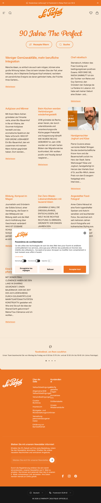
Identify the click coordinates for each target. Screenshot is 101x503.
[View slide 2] (49, 360)
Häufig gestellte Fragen (54, 389)
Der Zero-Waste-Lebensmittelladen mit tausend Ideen (49, 198)
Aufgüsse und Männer (17, 108)
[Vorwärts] (97, 3)
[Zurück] (3, 3)
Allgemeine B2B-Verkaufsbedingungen (42, 392)
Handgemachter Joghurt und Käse (80, 137)
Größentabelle (56, 401)
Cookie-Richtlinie (37, 402)
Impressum (37, 407)
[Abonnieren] (52, 460)
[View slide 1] (46, 360)
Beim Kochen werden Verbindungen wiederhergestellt (49, 111)
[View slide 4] (54, 360)
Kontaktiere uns (55, 396)
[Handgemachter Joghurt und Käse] (83, 118)
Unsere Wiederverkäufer (57, 406)
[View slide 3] (51, 360)
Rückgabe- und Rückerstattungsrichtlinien (44, 411)
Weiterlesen (10, 86)
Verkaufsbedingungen (42, 387)
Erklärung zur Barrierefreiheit (39, 425)
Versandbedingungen (42, 397)
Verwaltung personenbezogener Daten (41, 418)
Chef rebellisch (79, 57)
